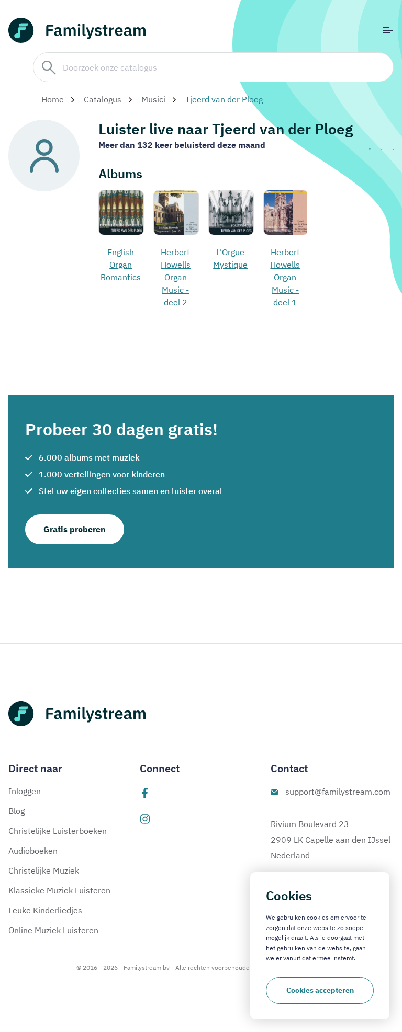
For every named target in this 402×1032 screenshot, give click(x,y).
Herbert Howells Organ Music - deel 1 (285, 277)
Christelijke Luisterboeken (57, 830)
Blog (16, 811)
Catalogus (102, 99)
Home (52, 99)
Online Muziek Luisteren (53, 930)
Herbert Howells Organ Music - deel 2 (176, 277)
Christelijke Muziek (43, 870)
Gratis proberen (74, 529)
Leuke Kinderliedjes (45, 910)
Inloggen (24, 791)
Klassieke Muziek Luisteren (59, 890)
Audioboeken (33, 850)
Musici (153, 99)
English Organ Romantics (120, 264)
